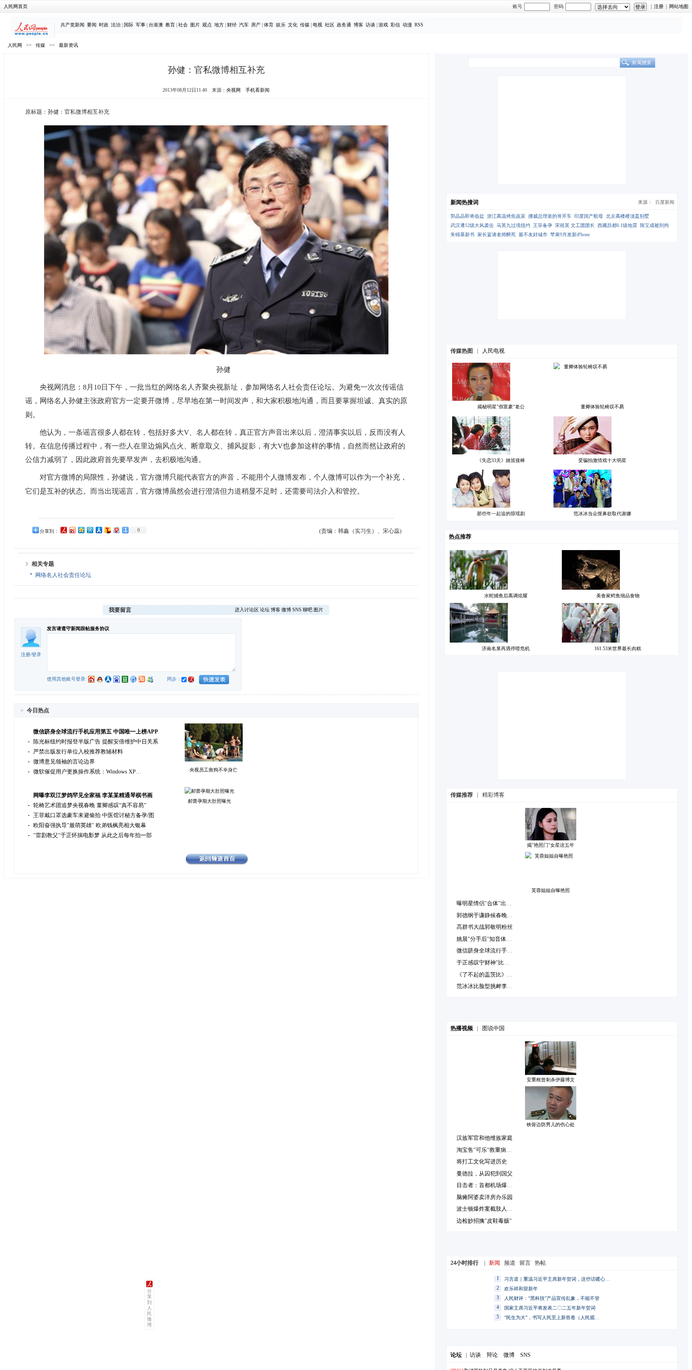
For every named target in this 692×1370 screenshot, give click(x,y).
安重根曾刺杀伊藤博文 (551, 1080)
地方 (219, 25)
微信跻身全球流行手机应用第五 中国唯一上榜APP (95, 732)
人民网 (15, 45)
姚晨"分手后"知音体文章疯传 (493, 939)
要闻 (92, 25)
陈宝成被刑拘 (654, 225)
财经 (232, 25)
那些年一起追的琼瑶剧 (501, 513)
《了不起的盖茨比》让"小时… (494, 975)
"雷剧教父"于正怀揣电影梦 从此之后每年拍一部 (92, 835)
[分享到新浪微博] (72, 530)
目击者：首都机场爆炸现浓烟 (493, 1185)
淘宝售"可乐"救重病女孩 (487, 1150)
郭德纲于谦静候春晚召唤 (487, 915)
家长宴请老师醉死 (496, 234)
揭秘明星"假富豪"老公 (501, 407)
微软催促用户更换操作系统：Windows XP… (87, 772)
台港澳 (156, 25)
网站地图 (678, 6)
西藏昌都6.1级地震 (617, 225)
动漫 (407, 25)
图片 (195, 25)
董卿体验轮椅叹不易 (602, 407)
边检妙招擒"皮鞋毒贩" (484, 1221)
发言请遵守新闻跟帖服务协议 (78, 628)
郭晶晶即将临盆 (467, 216)
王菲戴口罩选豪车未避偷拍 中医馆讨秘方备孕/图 (93, 815)
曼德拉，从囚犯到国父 (485, 1174)
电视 (317, 25)
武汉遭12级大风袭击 (472, 225)
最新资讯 (68, 45)
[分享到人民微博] (63, 530)
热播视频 (462, 1028)
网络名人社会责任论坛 (63, 575)
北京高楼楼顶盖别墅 (627, 216)
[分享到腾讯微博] (89, 530)
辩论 (492, 1355)
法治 (116, 25)
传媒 (305, 25)
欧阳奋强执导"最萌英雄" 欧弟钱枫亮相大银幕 (89, 825)
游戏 (383, 25)
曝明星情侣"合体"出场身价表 (493, 903)
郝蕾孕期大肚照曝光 (209, 801)
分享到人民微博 (149, 1308)
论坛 (265, 610)
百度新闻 (664, 202)
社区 (329, 25)
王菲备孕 (542, 225)
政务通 (344, 25)
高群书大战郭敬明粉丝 (485, 927)
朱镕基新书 (463, 234)
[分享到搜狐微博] (107, 530)
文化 (293, 25)
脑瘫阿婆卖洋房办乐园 (485, 1197)
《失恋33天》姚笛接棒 (501, 460)
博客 (358, 25)
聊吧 (307, 610)
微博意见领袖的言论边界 (64, 762)
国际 (128, 25)
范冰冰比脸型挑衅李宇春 (487, 986)
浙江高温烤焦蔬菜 (506, 216)
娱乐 (281, 25)
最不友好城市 (533, 234)
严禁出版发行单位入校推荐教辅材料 (78, 752)
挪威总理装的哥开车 (549, 216)
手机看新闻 (257, 90)
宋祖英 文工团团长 (575, 225)
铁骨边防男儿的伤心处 (551, 1124)
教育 (170, 25)
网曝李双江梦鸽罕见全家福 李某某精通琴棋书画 (93, 795)
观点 (207, 25)
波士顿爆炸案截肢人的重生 (490, 1209)
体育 (269, 25)
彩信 (395, 25)
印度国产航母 (588, 216)
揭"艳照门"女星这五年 (550, 845)
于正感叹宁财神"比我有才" (490, 963)
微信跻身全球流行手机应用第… (496, 951)
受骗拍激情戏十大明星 (602, 460)
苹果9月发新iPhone (570, 234)
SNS (297, 610)
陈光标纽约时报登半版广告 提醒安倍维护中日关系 (95, 742)
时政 (104, 25)
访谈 (370, 25)
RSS (418, 25)
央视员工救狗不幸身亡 (213, 770)
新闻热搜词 (465, 202)
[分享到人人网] (98, 530)
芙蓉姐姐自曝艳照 (550, 890)
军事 (140, 25)
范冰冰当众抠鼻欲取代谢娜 (602, 513)
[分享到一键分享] (125, 530)
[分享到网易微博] (116, 530)
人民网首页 (16, 6)
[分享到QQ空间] (80, 530)
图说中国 (493, 1028)
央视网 (233, 90)
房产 (256, 25)
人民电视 (493, 351)
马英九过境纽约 (513, 225)
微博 (286, 610)
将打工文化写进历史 (482, 1162)
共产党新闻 (72, 25)
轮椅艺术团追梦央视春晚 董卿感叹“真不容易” (89, 805)
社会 (183, 25)
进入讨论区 (247, 610)
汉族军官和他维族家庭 (485, 1138)
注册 (659, 6)
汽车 (244, 25)
